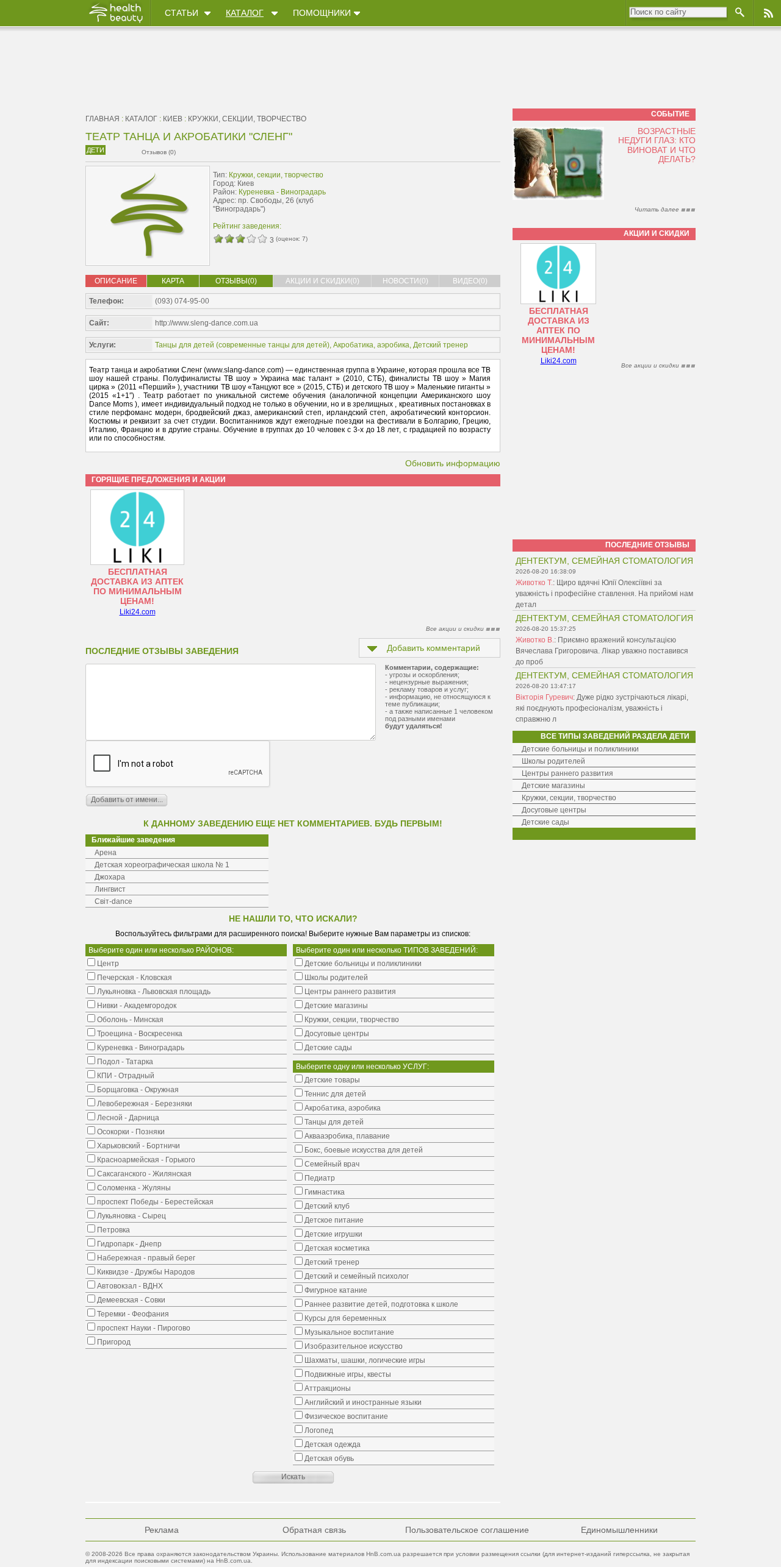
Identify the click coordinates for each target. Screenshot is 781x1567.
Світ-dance (113, 901)
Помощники (322, 13)
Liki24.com (138, 612)
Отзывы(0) (236, 281)
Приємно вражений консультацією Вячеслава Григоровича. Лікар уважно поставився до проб (602, 651)
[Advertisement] (423, 193)
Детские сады (545, 822)
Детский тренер (440, 345)
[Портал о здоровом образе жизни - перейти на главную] (115, 22)
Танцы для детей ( (186, 345)
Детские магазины (553, 785)
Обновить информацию (452, 463)
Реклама (162, 1530)
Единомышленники (619, 1530)
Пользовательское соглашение (467, 1530)
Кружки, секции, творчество (247, 119)
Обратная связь (314, 1530)
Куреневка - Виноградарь (282, 192)
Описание (116, 281)
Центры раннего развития (567, 773)
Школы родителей (553, 761)
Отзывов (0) (159, 152)
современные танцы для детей (272, 345)
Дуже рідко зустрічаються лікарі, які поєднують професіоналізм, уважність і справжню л (602, 708)
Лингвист (110, 889)
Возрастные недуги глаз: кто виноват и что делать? (657, 145)
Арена (106, 852)
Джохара (110, 877)
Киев (172, 119)
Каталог (245, 13)
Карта (173, 281)
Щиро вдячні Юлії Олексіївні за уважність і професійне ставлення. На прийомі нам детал (604, 593)
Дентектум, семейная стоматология (604, 561)
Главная (102, 119)
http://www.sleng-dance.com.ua (206, 323)
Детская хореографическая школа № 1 (162, 865)
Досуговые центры (554, 810)
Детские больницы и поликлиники (580, 749)
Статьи (181, 13)
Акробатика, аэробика (371, 345)
